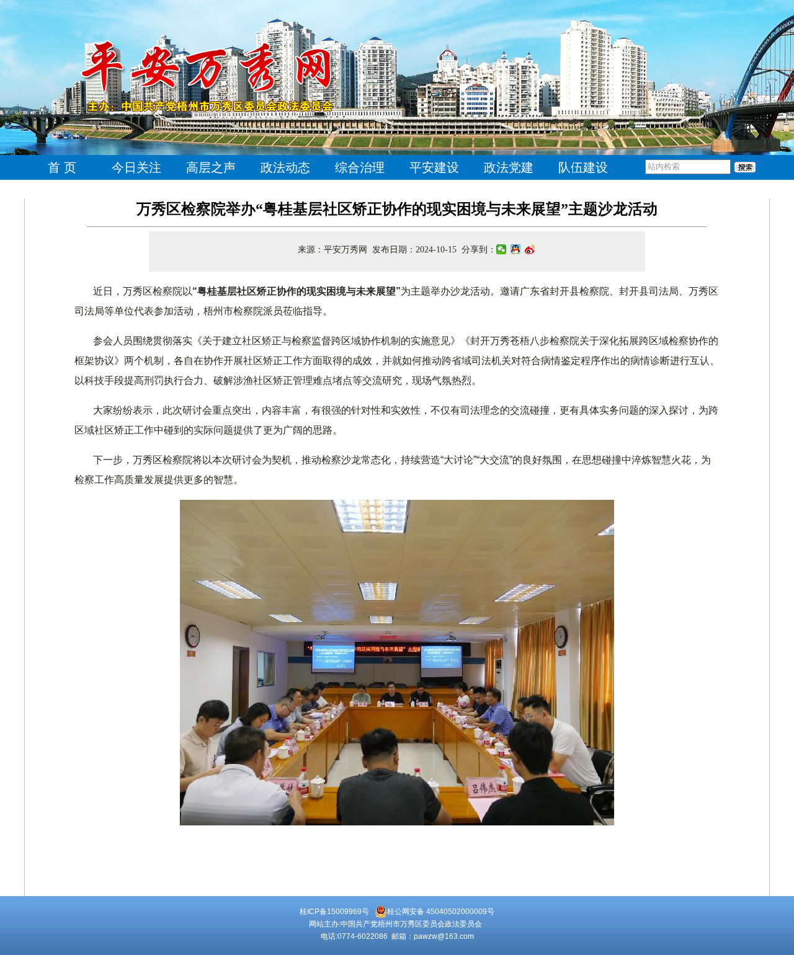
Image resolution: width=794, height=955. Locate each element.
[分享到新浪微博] (530, 249)
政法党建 (508, 167)
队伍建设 (583, 167)
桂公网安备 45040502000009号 (440, 911)
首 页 (62, 167)
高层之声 (211, 167)
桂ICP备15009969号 (334, 911)
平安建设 (434, 167)
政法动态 (285, 167)
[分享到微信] (501, 249)
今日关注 (136, 167)
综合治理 (360, 167)
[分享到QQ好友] (516, 249)
